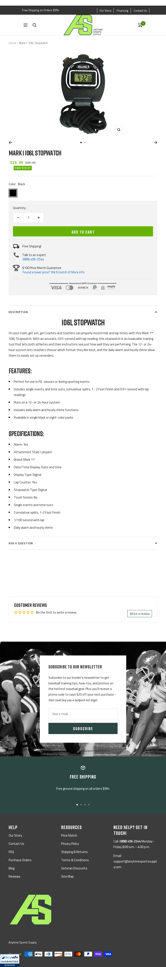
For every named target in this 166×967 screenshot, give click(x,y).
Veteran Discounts (74, 868)
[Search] (35, 25)
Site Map (67, 876)
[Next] (155, 142)
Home (12, 43)
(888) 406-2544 (33, 259)
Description (18, 312)
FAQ (11, 851)
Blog (11, 868)
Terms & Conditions (75, 860)
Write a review (140, 613)
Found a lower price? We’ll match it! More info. (54, 272)
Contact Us (140, 10)
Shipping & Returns (74, 851)
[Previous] (10, 142)
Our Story (105, 10)
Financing (122, 10)
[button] (9, 960)
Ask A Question (21, 543)
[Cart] (140, 25)
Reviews (14, 876)
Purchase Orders (20, 860)
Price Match (69, 835)
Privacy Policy (70, 843)
